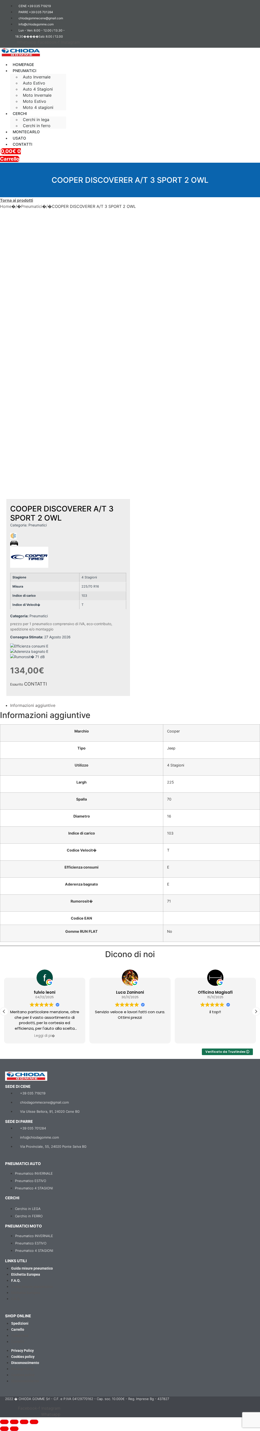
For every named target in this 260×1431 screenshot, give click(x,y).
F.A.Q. (16, 1280)
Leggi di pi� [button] (44, 1036)
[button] (78, 60)
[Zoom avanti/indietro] (4, 1422)
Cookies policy (23, 1357)
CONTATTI (35, 684)
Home (5, 206)
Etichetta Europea (25, 1274)
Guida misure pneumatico (32, 1268)
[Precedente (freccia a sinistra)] (4, 1428)
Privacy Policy (22, 1351)
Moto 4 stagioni (38, 107)
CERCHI (20, 113)
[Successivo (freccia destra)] (14, 1428)
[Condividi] (24, 1422)
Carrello (17, 1329)
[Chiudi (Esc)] (34, 1422)
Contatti (22, 144)
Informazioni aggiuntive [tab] (32, 705)
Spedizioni (19, 1323)
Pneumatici (31, 206)
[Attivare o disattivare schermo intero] (14, 1422)
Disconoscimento (25, 1363)
